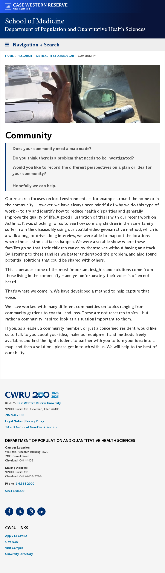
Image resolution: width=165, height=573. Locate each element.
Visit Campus (14, 548)
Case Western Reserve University (39, 403)
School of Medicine (35, 21)
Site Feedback (14, 491)
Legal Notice (14, 421)
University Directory (19, 554)
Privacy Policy (34, 421)
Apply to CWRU (16, 536)
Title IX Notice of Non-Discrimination (31, 427)
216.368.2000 (14, 415)
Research (25, 55)
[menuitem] (82, 536)
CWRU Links (16, 528)
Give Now (11, 542)
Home (9, 55)
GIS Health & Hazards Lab (55, 55)
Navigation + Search (31, 46)
